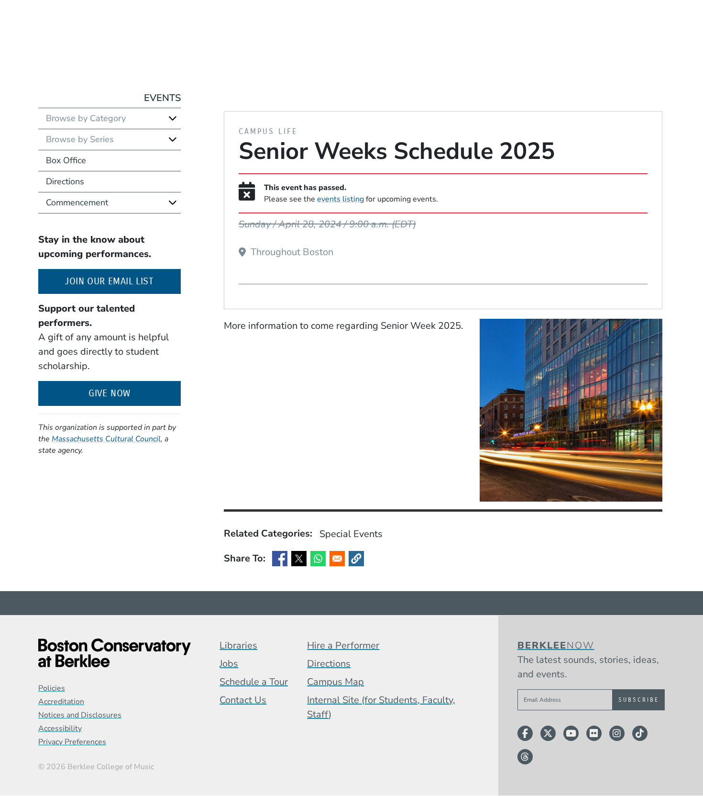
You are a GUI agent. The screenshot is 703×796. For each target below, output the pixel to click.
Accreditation (61, 701)
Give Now (109, 393)
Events (162, 97)
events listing (340, 199)
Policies (51, 688)
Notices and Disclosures (79, 715)
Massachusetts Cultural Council (106, 439)
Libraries (238, 645)
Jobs (229, 663)
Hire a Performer (343, 645)
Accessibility (60, 728)
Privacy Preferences (72, 742)
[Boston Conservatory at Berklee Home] (114, 653)
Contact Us (243, 700)
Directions (65, 181)
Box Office (66, 160)
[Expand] (172, 118)
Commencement (77, 202)
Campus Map (335, 681)
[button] (356, 558)
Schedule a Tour (254, 681)
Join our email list (122, 281)
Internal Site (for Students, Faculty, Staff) (381, 707)
